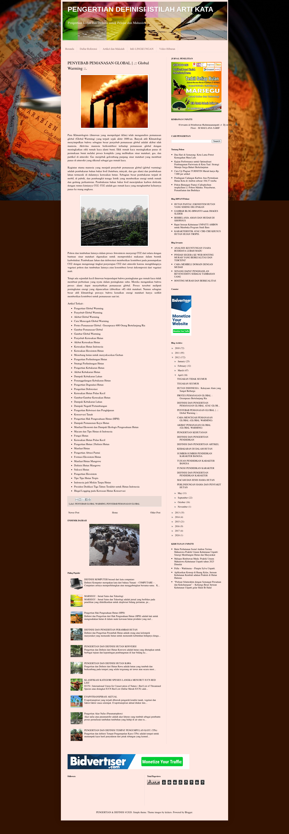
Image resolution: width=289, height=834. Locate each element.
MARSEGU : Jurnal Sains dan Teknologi (103, 596)
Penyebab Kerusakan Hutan (88, 338)
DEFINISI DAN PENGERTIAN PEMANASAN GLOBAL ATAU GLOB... (198, 404)
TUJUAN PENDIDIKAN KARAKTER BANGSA (196, 462)
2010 (177, 348)
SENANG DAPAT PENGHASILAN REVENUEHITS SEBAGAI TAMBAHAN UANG (194, 273)
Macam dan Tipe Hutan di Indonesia (93, 431)
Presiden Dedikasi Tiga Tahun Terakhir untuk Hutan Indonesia (106, 486)
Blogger (188, 812)
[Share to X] (83, 499)
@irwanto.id (184, 124)
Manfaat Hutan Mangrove (87, 461)
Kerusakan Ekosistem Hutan (89, 350)
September (183, 497)
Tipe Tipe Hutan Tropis (86, 478)
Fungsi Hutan (81, 435)
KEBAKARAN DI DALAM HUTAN (194, 448)
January (182, 361)
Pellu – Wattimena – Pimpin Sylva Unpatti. (194, 568)
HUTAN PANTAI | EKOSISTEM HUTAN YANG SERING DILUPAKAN (194, 205)
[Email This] (76, 499)
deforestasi (111, 260)
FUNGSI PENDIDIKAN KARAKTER (195, 468)
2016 (177, 526)
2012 (177, 357)
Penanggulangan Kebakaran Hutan (92, 380)
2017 (177, 530)
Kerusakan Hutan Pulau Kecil (89, 393)
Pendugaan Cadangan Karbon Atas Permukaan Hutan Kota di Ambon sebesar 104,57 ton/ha (196, 179)
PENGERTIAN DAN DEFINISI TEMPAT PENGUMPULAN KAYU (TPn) (120, 730)
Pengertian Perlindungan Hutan (90, 359)
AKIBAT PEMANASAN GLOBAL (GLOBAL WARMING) (194, 426)
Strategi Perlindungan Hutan (89, 363)
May (180, 493)
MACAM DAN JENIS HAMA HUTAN (196, 479)
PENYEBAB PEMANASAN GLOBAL (123, 503)
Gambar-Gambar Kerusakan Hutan (92, 397)
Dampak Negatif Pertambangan (90, 405)
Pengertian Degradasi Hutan (89, 384)
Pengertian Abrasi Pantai (87, 452)
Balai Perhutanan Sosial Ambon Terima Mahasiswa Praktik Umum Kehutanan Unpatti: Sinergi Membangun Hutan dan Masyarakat (196, 551)
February (182, 365)
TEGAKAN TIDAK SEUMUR (192, 378)
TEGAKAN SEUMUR (188, 383)
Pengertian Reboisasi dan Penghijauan (94, 410)
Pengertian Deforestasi (86, 389)
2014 (177, 517)
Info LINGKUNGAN (142, 48)
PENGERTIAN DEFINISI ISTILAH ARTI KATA (140, 9)
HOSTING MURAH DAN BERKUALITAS (195, 280)
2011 (177, 352)
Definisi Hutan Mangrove (87, 465)
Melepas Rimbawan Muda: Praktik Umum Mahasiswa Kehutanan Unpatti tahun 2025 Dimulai (194, 561)
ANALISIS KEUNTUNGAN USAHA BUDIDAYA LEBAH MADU (192, 249)
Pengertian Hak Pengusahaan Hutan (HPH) (96, 418)
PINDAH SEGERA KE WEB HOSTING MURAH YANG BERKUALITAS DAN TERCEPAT (194, 257)
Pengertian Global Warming (88, 308)
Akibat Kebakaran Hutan (87, 372)
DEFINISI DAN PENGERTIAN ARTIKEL (198, 444)
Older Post (155, 512)
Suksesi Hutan (81, 469)
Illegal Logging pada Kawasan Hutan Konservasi (99, 490)
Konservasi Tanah (83, 414)
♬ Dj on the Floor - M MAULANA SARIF (211, 126)
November (183, 506)
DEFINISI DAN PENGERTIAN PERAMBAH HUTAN (110, 629)
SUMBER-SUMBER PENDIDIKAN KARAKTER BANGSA (194, 455)
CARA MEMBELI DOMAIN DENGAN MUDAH (193, 266)
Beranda (69, 48)
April (180, 375)
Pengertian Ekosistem (85, 473)
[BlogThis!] (80, 499)
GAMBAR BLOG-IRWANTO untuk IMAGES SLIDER (196, 212)
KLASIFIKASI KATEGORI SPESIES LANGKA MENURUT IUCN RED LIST (120, 681)
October (182, 502)
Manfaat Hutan (82, 448)
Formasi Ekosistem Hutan (87, 456)
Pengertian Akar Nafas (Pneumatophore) (103, 713)
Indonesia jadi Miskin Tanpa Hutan (92, 482)
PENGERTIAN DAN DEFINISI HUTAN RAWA (107, 663)
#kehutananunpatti (210, 124)
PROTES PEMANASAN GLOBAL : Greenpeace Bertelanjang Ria (194, 397)
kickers (168, 812)
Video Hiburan (167, 48)
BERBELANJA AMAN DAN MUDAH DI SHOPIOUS (194, 219)
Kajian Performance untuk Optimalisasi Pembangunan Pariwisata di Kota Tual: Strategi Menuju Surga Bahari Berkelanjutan (196, 164)
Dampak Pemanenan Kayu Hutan (91, 423)
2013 (177, 512)
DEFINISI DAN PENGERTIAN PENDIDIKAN (192, 438)
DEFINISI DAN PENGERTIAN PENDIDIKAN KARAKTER (192, 474)
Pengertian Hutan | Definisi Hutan (91, 444)
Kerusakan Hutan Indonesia (88, 346)
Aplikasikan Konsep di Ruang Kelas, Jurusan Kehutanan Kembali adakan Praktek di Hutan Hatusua (195, 575)
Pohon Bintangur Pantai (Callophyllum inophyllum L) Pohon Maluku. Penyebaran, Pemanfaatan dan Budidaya (195, 187)
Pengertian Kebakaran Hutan (89, 367)
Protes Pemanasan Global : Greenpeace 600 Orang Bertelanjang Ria (109, 325)
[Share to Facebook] (86, 499)
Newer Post (73, 512)
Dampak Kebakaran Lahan (88, 376)
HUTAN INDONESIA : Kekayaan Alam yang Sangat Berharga (199, 389)
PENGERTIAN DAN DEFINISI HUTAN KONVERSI (110, 646)
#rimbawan (196, 124)
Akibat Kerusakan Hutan (87, 342)
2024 (177, 535)
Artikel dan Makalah (113, 48)
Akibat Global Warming (86, 316)
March (181, 370)
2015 (177, 521)
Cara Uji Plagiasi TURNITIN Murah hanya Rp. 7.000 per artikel (196, 172)
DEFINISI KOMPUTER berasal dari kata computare (109, 579)
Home (115, 512)
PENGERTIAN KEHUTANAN (192, 432)
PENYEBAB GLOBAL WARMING (90, 503)
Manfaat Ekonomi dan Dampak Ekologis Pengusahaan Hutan (106, 427)
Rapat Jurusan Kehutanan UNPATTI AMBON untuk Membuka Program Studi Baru (196, 226)
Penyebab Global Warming (88, 312)
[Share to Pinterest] (89, 499)
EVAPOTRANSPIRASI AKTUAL (100, 696)
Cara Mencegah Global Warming (91, 321)
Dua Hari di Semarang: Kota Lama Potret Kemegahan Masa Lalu (194, 156)
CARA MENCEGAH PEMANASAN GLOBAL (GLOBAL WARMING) (195, 419)
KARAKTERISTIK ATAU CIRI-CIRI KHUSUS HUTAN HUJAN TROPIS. (197, 233)
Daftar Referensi (88, 48)
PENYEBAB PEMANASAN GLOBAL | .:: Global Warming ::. (197, 411)
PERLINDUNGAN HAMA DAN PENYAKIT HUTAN (199, 486)
